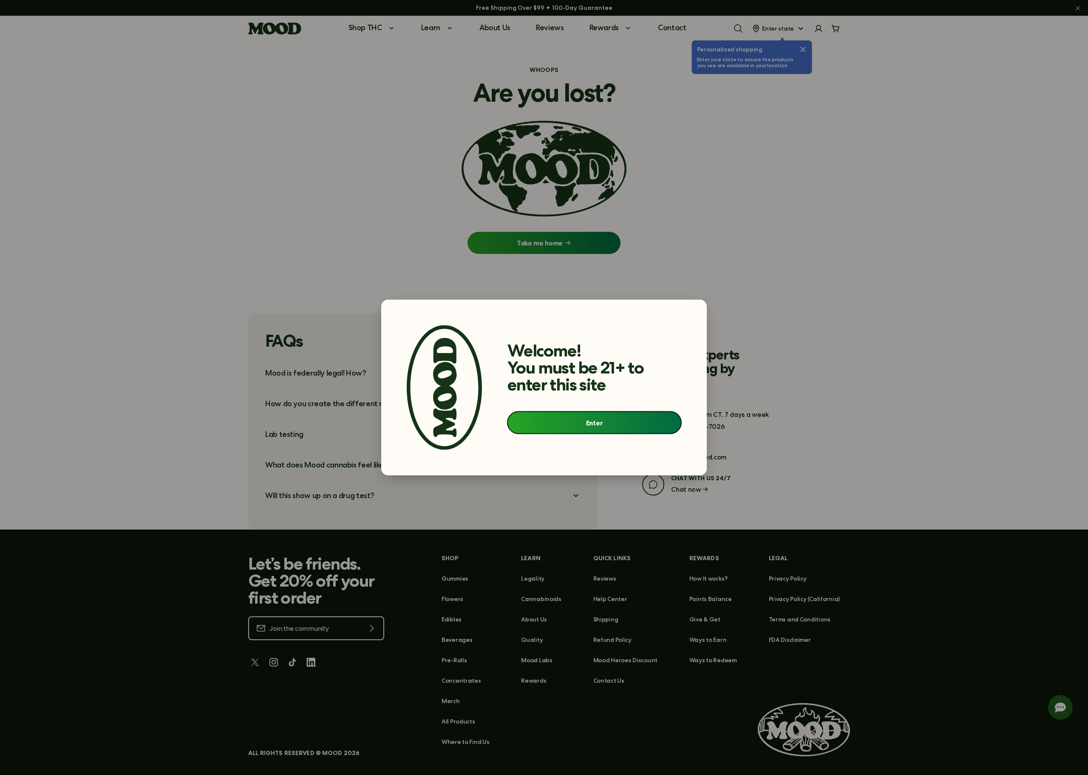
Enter (594, 422)
